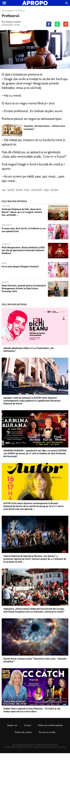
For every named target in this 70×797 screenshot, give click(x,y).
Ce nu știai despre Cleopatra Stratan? (20, 266)
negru (46, 190)
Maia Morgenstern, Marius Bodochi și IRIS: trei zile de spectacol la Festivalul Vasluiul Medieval (23, 250)
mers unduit (36, 190)
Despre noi (12, 725)
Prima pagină (7, 10)
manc (26, 190)
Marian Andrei (13, 21)
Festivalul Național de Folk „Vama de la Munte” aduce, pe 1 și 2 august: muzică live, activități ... (22, 212)
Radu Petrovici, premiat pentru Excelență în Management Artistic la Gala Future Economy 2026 (24, 288)
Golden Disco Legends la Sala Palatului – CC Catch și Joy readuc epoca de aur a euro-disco (31, 710)
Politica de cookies (23, 732)
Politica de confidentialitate (50, 725)
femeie (19, 190)
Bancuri (11, 190)
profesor (54, 190)
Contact (27, 725)
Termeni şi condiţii (47, 732)
